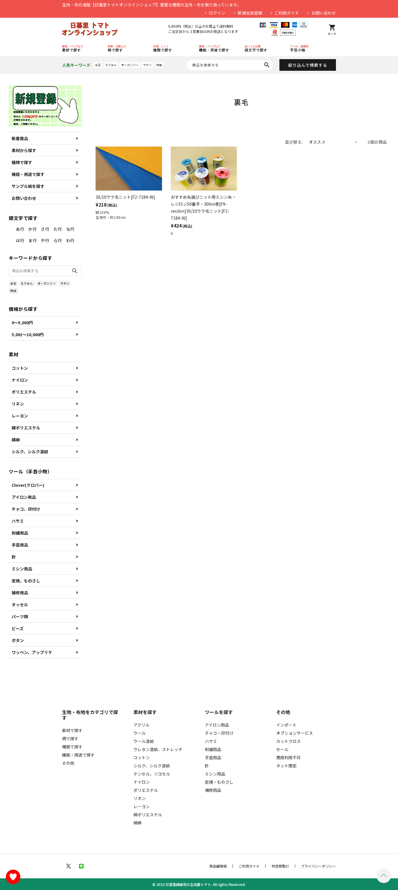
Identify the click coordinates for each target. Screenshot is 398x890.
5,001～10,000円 (28, 334)
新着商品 (20, 138)
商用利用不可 (288, 757)
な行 (70, 229)
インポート (286, 725)
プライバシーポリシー (318, 866)
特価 (159, 65)
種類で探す (22, 162)
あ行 (20, 229)
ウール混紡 (143, 741)
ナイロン (20, 380)
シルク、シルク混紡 (30, 451)
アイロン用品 (24, 497)
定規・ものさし (219, 782)
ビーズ (18, 628)
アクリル (141, 725)
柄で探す (70, 738)
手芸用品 (20, 545)
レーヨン (20, 416)
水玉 (98, 65)
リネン (18, 404)
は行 (20, 240)
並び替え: (294, 142)
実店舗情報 (218, 866)
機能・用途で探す (28, 174)
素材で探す (72, 730)
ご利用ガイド (286, 13)
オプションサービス (294, 733)
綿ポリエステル (26, 428)
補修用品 (20, 592)
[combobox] (230, 65)
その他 (68, 763)
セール (282, 749)
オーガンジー (130, 65)
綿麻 (16, 440)
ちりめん (111, 65)
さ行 (45, 229)
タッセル (20, 604)
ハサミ (18, 521)
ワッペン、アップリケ (32, 652)
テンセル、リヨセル (151, 774)
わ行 (70, 240)
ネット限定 (286, 766)
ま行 (32, 240)
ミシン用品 (22, 569)
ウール (139, 733)
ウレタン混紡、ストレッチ (157, 749)
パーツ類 (20, 616)
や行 (45, 240)
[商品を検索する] (266, 65)
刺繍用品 (20, 533)
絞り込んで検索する (307, 65)
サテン (147, 65)
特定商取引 (280, 866)
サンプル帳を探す (28, 186)
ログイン (217, 13)
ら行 (58, 240)
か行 (32, 229)
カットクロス (288, 741)
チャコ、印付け (26, 509)
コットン (20, 368)
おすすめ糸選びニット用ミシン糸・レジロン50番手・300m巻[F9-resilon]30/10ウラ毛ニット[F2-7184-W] (203, 207)
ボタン (18, 640)
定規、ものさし (26, 581)
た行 (58, 229)
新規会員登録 (250, 13)
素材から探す (24, 150)
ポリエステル (24, 392)
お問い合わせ (323, 13)
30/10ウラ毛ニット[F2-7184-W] (125, 197)
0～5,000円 (22, 322)
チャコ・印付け (219, 733)
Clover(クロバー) (28, 485)
